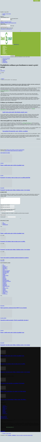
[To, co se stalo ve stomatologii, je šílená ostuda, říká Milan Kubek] (3, 397)
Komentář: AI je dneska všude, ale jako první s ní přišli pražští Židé (15, 177)
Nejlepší (4, 223)
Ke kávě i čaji (5, 53)
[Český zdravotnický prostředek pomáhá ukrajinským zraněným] (3, 255)
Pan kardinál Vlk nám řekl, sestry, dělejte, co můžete (15, 131)
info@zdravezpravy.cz (4, 418)
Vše (3, 222)
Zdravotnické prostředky (7, 281)
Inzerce (4, 14)
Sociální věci (5, 49)
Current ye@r (3, 216)
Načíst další (2, 260)
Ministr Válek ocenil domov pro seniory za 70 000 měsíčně (13, 391)
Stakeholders (5, 285)
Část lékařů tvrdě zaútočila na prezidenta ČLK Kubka (12, 383)
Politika (4, 48)
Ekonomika (4, 279)
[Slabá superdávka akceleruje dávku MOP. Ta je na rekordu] (6, 304)
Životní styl (4, 282)
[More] (29, 75)
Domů (1, 56)
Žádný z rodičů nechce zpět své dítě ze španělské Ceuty (12, 165)
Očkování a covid (6, 272)
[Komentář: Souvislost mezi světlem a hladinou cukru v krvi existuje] (3, 247)
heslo (11, 19)
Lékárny (4, 276)
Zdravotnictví (5, 47)
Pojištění (4, 292)
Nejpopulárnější (5, 224)
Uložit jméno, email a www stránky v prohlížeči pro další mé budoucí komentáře (15, 213)
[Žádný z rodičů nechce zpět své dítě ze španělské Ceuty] (6, 162)
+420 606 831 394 (3, 417)
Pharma (4, 410)
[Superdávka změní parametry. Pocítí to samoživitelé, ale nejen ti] (6, 317)
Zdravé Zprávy (5, 268)
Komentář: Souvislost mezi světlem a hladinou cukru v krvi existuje (15, 190)
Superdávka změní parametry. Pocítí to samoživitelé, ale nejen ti (14, 320)
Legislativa (4, 283)
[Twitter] (14, 75)
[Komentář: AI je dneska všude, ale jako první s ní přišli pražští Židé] (6, 174)
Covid (4, 287)
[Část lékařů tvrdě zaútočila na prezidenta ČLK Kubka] (3, 381)
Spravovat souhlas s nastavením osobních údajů (24, 435)
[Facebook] (10, 75)
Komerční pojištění (6, 280)
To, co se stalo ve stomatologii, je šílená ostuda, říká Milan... (13, 399)
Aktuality (4, 46)
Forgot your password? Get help (5, 21)
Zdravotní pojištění (6, 271)
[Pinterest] (17, 75)
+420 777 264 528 (3, 416)
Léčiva (4, 269)
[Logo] (6, 44)
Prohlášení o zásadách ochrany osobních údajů (8, 22)
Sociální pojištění (5, 275)
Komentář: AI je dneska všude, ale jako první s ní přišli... (12, 241)
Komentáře (2, 187)
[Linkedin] (25, 75)
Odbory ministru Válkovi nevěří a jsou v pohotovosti (13, 150)
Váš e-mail (12, 25)
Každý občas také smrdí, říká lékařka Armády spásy (15, 112)
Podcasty (4, 277)
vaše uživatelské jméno (14, 18)
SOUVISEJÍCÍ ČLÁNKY (5, 152)
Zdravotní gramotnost (6, 56)
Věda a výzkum (5, 291)
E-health (1, 175)
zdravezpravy (2, 70)
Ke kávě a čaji (5, 62)
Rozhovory (4, 51)
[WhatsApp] (21, 75)
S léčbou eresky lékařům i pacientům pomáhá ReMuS (15, 149)
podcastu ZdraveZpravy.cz (4, 90)
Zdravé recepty (5, 266)
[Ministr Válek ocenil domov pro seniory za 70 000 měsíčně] (3, 389)
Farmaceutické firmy (6, 286)
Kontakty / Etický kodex (7, 13)
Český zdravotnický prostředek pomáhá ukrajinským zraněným (14, 257)
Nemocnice (4, 273)
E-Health (4, 52)
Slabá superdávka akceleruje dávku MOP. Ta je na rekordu (13, 307)
